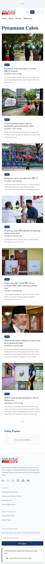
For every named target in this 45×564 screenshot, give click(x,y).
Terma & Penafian (8, 516)
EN (27, 12)
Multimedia (28, 18)
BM (32, 12)
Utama (4, 18)
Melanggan (23, 543)
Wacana (18, 18)
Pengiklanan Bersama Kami (12, 496)
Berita (11, 18)
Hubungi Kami (7, 500)
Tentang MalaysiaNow (10, 492)
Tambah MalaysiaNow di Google (20, 558)
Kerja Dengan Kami (8, 504)
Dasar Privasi (6, 520)
